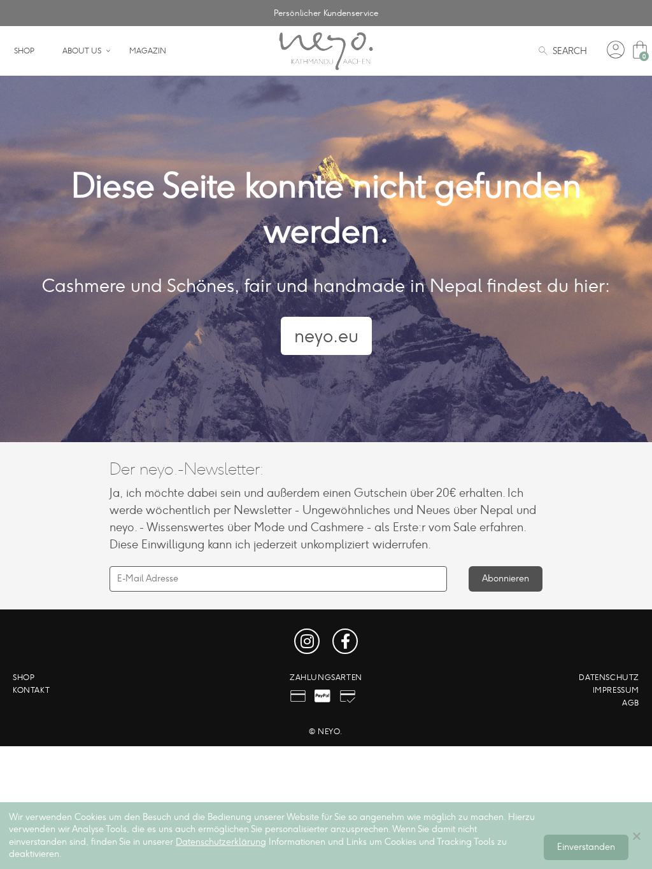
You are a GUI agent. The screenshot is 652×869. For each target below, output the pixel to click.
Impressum (616, 690)
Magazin (147, 50)
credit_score (347, 696)
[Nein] (636, 836)
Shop (24, 50)
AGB (630, 703)
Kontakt (31, 690)
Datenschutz (609, 677)
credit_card (298, 696)
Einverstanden (586, 847)
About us (81, 50)
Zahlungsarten (326, 677)
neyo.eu (326, 336)
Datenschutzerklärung (221, 842)
